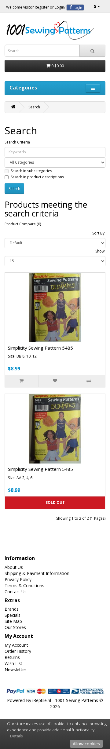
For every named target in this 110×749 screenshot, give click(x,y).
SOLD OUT (55, 502)
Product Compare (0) (23, 224)
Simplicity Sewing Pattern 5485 (40, 348)
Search (34, 107)
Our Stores (15, 627)
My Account (16, 645)
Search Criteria (17, 142)
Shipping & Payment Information (37, 573)
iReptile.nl (41, 700)
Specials (12, 615)
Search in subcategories (31, 170)
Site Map (13, 621)
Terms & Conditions (24, 585)
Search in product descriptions (37, 177)
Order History (18, 651)
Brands (12, 609)
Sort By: (98, 233)
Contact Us (16, 591)
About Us (14, 567)
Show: (100, 251)
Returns (12, 657)
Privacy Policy (18, 579)
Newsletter (15, 669)
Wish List (13, 663)
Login (59, 7)
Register (42, 7)
